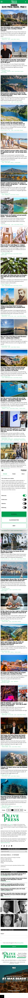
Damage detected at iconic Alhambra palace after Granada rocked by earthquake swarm (13, 889)
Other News (17, 162)
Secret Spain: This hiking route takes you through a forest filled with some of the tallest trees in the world (14, 277)
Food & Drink (5, 621)
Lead (9, 39)
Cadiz (12, 559)
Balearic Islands (6, 681)
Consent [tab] (5, 473)
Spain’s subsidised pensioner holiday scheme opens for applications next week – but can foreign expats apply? (14, 152)
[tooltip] (2, 846)
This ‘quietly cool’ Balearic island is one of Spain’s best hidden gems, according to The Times (13, 673)
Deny (14, 525)
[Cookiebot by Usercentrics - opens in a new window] (21, 470)
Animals (4, 408)
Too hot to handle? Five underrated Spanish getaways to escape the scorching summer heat (13, 123)
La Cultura (10, 316)
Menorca (16, 681)
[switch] (25, 500)
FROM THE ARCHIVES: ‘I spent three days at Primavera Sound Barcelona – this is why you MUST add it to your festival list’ (14, 704)
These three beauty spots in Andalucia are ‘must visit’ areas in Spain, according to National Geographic (13, 29)
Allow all (14, 514)
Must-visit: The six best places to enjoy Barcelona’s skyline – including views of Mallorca (13, 337)
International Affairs (19, 439)
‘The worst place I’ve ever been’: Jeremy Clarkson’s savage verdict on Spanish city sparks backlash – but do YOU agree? (13, 61)
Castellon (4, 776)
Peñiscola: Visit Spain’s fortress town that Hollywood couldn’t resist (14, 767)
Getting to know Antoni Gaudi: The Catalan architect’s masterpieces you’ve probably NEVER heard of (13, 307)
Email (2, 933)
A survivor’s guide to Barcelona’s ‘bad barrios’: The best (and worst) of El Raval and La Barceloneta (13, 461)
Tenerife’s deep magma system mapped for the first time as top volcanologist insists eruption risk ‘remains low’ (13, 874)
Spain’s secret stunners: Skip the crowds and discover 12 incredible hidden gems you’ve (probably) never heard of (12, 643)
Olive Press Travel (15, 39)
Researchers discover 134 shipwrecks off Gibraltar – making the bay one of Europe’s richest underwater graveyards (14, 798)
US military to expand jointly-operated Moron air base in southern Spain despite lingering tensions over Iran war (12, 885)
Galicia (9, 71)
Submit (14, 946)
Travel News (4, 72)
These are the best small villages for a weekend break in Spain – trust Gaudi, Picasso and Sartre (13, 245)
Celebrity (4, 71)
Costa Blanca (5, 589)
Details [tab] (14, 473)
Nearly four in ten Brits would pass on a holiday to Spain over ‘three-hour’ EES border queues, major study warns (13, 430)
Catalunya (10, 439)
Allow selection (14, 519)
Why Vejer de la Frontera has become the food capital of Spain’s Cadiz (12, 551)
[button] (26, 851)
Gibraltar (10, 806)
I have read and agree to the (13, 943)
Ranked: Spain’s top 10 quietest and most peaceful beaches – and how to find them (13, 215)
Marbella (7, 194)
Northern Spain (9, 253)
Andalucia (4, 39)
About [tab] (23, 473)
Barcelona (4, 316)
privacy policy (20, 943)
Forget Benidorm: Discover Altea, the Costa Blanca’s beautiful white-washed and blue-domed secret (14, 580)
